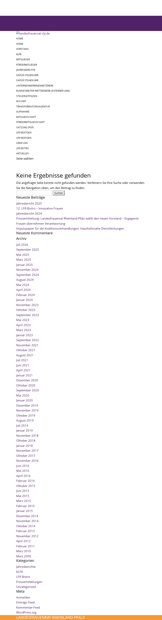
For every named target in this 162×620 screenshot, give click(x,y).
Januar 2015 (24, 511)
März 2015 (23, 501)
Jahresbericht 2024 (29, 213)
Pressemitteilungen (29, 582)
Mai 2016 (22, 471)
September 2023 (27, 315)
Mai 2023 (22, 320)
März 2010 (23, 551)
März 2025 (23, 260)
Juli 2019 (22, 425)
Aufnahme (22, 111)
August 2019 (25, 420)
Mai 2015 (22, 496)
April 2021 (23, 370)
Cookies (22, 28)
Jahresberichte (25, 70)
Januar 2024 (24, 300)
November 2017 (27, 450)
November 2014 (27, 521)
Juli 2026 (22, 245)
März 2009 (23, 556)
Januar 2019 (24, 430)
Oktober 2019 (25, 415)
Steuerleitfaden (26, 96)
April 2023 (23, 325)
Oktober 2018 (25, 440)
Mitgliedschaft (26, 117)
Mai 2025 (22, 255)
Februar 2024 (25, 295)
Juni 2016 (22, 466)
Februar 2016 (25, 481)
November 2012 (27, 536)
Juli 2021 (22, 360)
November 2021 (27, 345)
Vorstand (22, 49)
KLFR (18, 54)
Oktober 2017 (25, 456)
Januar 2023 (24, 335)
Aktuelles (22, 153)
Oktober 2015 (25, 486)
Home (19, 38)
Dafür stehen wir (27, 75)
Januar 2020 (24, 400)
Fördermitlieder (26, 64)
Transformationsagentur (33, 106)
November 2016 (27, 461)
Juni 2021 (22, 365)
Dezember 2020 (27, 380)
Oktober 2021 (25, 350)
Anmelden (23, 597)
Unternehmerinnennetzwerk (34, 85)
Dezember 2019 (27, 405)
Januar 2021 (24, 375)
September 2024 (27, 275)
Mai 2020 (22, 395)
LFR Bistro (22, 148)
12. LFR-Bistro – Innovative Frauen (39, 208)
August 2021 (25, 355)
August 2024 (25, 280)
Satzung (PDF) (25, 127)
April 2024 (23, 290)
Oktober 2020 (25, 385)
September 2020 (27, 390)
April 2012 (23, 541)
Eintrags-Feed (25, 602)
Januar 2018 (24, 446)
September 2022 (27, 340)
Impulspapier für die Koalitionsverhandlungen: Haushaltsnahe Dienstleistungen (70, 228)
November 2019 (27, 410)
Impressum (24, 18)
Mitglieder (23, 59)
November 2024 (27, 270)
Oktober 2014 (25, 526)
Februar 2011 (25, 546)
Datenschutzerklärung (34, 23)
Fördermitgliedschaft (30, 122)
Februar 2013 (25, 531)
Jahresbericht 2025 (29, 203)
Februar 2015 (25, 506)
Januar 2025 (24, 265)
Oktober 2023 (25, 310)
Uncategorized (26, 587)
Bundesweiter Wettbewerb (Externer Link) (43, 90)
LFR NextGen (23, 132)
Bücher (21, 101)
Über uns (22, 143)
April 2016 (23, 476)
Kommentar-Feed (28, 607)
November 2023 (27, 305)
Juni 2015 (22, 491)
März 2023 (23, 330)
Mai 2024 (22, 285)
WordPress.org (26, 612)
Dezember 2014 (27, 516)
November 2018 (27, 436)
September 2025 (27, 249)
